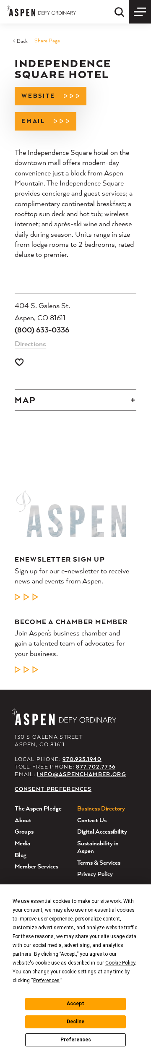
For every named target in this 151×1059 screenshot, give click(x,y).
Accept (75, 1004)
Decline (75, 1022)
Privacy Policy (95, 874)
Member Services (36, 866)
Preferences (75, 1040)
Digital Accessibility (102, 831)
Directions (30, 343)
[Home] (41, 10)
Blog (20, 855)
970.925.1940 (82, 759)
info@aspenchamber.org (81, 774)
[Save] (19, 362)
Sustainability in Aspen (98, 847)
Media (22, 843)
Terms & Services (98, 862)
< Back (20, 41)
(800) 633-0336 (42, 330)
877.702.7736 (95, 766)
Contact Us (92, 820)
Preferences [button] (46, 980)
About (23, 820)
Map (25, 400)
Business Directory (101, 808)
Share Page (47, 40)
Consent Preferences (53, 788)
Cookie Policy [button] (120, 963)
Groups (24, 831)
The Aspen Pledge (38, 808)
